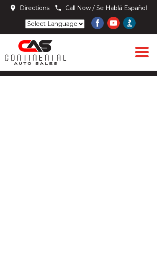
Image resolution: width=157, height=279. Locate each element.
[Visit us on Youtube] (113, 23)
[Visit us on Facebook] (97, 23)
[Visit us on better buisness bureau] (129, 23)
